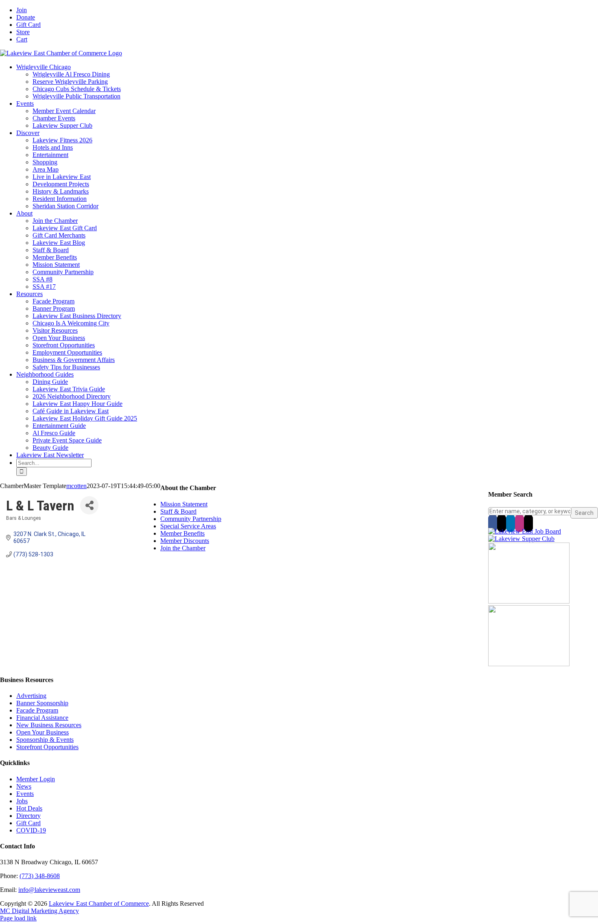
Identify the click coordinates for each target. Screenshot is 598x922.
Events (25, 793)
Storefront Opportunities (47, 746)
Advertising (31, 695)
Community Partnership (190, 518)
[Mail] (528, 523)
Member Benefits (182, 533)
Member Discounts (184, 540)
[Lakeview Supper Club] (521, 538)
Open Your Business (42, 732)
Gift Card (28, 823)
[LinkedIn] (510, 523)
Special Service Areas (188, 526)
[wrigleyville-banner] (529, 601)
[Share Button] (89, 505)
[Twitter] (501, 523)
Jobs (22, 801)
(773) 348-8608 (40, 875)
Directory (28, 815)
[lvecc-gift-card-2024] (529, 663)
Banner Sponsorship (42, 703)
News (23, 786)
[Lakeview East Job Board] (524, 531)
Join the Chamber (182, 548)
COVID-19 (31, 830)
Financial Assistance (42, 717)
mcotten (76, 485)
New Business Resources (48, 724)
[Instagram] (519, 523)
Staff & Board (178, 511)
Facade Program (37, 710)
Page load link (18, 918)
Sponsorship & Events (45, 739)
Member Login (35, 779)
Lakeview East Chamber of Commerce (99, 903)
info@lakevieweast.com (49, 889)
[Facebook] (492, 523)
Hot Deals (29, 808)
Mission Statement (183, 504)
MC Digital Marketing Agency (39, 910)
